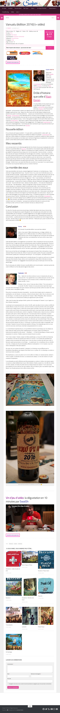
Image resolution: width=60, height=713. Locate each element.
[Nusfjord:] (46, 559)
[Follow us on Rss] (49, 709)
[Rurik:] (30, 557)
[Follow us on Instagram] (54, 709)
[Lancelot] (30, 616)
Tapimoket (20, 543)
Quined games (15, 115)
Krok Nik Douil (41, 107)
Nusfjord (8, 598)
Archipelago (47, 196)
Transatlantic (9, 625)
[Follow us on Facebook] (44, 709)
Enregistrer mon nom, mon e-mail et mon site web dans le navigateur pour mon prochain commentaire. (30, 683)
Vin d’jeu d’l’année (41, 8)
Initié (7, 17)
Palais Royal (41, 627)
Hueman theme (20, 710)
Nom (8, 673)
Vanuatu (39, 85)
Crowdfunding (5, 12)
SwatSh (15, 543)
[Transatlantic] (14, 615)
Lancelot (24, 627)
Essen (32, 8)
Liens (17, 12)
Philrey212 (11, 543)
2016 (11, 33)
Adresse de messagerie (36, 673)
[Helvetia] (14, 559)
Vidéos (12, 12)
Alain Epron (14, 34)
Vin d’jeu (4, 8)
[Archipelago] (14, 642)
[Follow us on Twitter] (46, 709)
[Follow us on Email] (57, 709)
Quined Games (14, 38)
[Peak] (46, 586)
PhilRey (9, 28)
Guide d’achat (52, 8)
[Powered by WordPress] (7, 710)
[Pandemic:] (30, 587)
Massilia (51, 74)
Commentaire (10, 664)
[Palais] (46, 616)
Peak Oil (40, 596)
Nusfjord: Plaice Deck (43, 570)
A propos (10, 8)
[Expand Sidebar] (2, 18)
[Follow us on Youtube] (51, 709)
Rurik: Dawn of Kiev (27, 565)
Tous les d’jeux (17, 8)
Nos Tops (25, 8)
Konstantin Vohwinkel (18, 36)
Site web (9, 678)
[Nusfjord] (14, 587)
